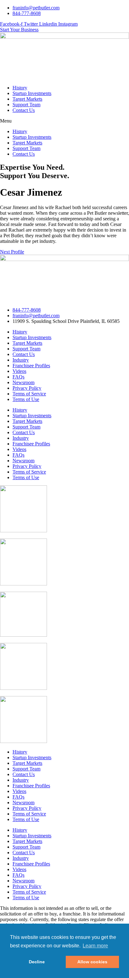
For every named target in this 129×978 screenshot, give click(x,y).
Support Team (26, 104)
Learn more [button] (95, 945)
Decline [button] (37, 961)
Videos (19, 371)
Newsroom (23, 382)
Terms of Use (26, 399)
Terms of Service (29, 393)
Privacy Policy (27, 388)
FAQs (18, 376)
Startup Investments (32, 93)
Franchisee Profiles (31, 365)
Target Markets (27, 99)
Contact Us (24, 110)
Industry (21, 360)
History (20, 87)
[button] (64, 121)
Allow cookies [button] (92, 961)
